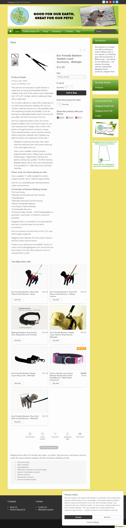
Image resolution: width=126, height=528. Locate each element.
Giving (45, 31)
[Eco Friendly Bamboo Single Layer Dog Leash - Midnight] (30, 358)
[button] (64, 104)
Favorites (55, 437)
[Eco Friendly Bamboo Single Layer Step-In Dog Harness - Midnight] (68, 318)
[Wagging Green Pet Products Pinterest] (110, 2)
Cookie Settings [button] (93, 522)
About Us (13, 507)
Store (17, 31)
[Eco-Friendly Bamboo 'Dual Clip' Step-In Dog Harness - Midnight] (30, 401)
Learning (69, 31)
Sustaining (56, 31)
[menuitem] (81, 50)
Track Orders (42, 438)
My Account (30, 437)
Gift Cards (80, 437)
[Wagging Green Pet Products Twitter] (117, 2)
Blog (78, 31)
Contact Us (42, 507)
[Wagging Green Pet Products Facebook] (113, 2)
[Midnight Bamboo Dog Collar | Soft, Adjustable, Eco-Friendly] (30, 318)
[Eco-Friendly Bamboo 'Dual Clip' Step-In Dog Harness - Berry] (30, 277)
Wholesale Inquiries (46, 510)
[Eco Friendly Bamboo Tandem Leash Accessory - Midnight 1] (14, 62)
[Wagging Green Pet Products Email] (107, 2)
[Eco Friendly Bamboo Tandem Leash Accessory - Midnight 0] (14, 56)
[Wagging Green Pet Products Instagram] (103, 2)
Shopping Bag (67, 438)
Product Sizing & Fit (31, 31)
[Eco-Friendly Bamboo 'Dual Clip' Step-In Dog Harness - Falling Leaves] (68, 277)
